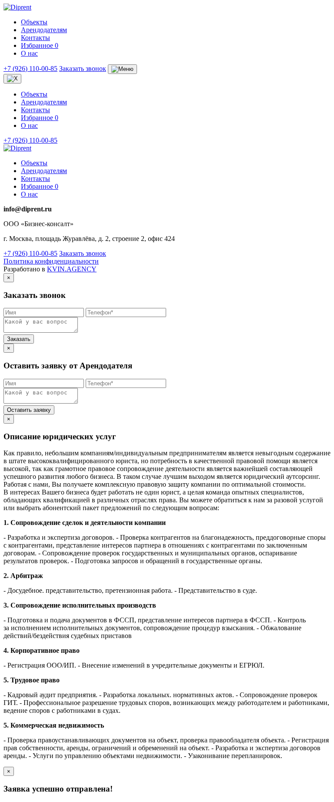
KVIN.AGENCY (72, 269)
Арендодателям (44, 29)
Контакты (35, 37)
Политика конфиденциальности (51, 261)
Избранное (39, 45)
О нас (29, 53)
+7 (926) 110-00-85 (30, 68)
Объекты (34, 22)
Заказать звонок (82, 68)
